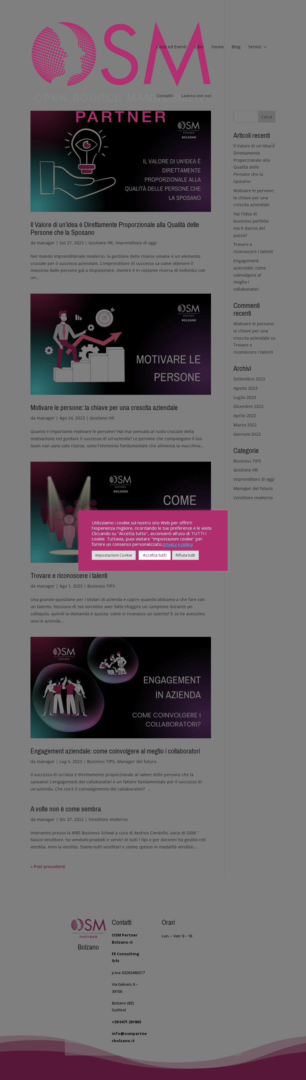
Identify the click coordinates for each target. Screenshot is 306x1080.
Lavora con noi (196, 96)
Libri (199, 47)
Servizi (254, 47)
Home (218, 47)
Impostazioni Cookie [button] (113, 555)
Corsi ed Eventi (171, 47)
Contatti (164, 96)
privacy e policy (178, 544)
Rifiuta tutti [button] (185, 555)
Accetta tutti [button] (154, 555)
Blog (236, 47)
